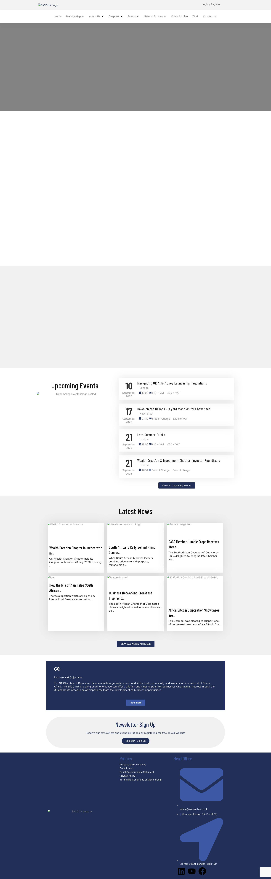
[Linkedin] (181, 871)
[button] (75, 16)
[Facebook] (202, 871)
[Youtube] (192, 871)
